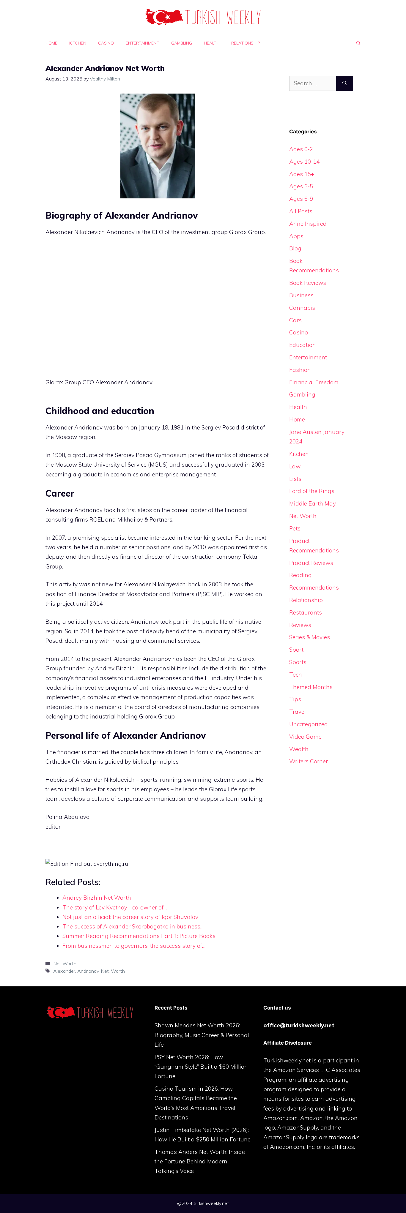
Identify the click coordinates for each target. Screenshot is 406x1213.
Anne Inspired (308, 223)
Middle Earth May (312, 503)
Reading (300, 575)
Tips (295, 699)
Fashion (300, 369)
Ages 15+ (301, 174)
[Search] (344, 83)
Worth (118, 971)
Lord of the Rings (311, 491)
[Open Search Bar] (358, 43)
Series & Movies (309, 637)
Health (211, 43)
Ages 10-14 (304, 161)
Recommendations (314, 587)
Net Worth (64, 963)
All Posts (300, 211)
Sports (297, 662)
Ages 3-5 (301, 186)
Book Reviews (307, 282)
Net (105, 971)
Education (302, 344)
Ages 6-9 (301, 198)
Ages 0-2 (301, 149)
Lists (295, 478)
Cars (295, 320)
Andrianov (88, 971)
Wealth (299, 749)
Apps (296, 236)
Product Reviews (311, 562)
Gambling (181, 43)
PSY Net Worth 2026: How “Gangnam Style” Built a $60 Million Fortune (201, 1067)
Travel (297, 711)
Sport (296, 649)
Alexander (64, 971)
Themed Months (311, 687)
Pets (294, 528)
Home (51, 43)
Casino (106, 43)
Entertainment (142, 43)
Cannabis (302, 307)
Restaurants (305, 612)
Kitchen (77, 43)
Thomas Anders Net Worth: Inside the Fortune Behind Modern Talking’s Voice (200, 1161)
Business (301, 295)
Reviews (300, 624)
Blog (295, 248)
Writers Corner (308, 761)
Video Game (305, 736)
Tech (295, 674)
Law (294, 466)
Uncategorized (308, 724)
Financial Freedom (314, 382)
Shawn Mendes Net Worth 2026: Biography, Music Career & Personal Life (202, 1035)
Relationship (245, 43)
